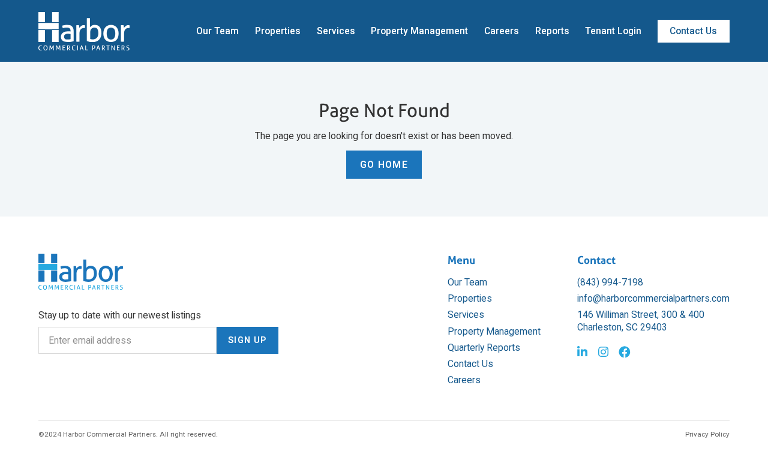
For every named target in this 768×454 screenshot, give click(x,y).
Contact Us (693, 31)
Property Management (419, 31)
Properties (278, 31)
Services (336, 31)
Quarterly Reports (484, 347)
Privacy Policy (707, 434)
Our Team (217, 31)
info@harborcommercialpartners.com (653, 298)
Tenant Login (613, 31)
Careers (501, 31)
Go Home (384, 164)
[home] (84, 31)
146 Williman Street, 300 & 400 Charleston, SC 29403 (640, 320)
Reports (552, 31)
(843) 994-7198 (610, 282)
